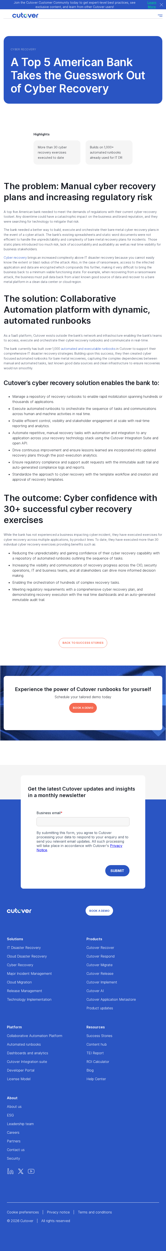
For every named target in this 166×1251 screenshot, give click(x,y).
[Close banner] (161, 4)
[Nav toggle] (160, 16)
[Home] (20, 15)
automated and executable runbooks (88, 349)
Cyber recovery (15, 257)
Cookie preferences (23, 1212)
